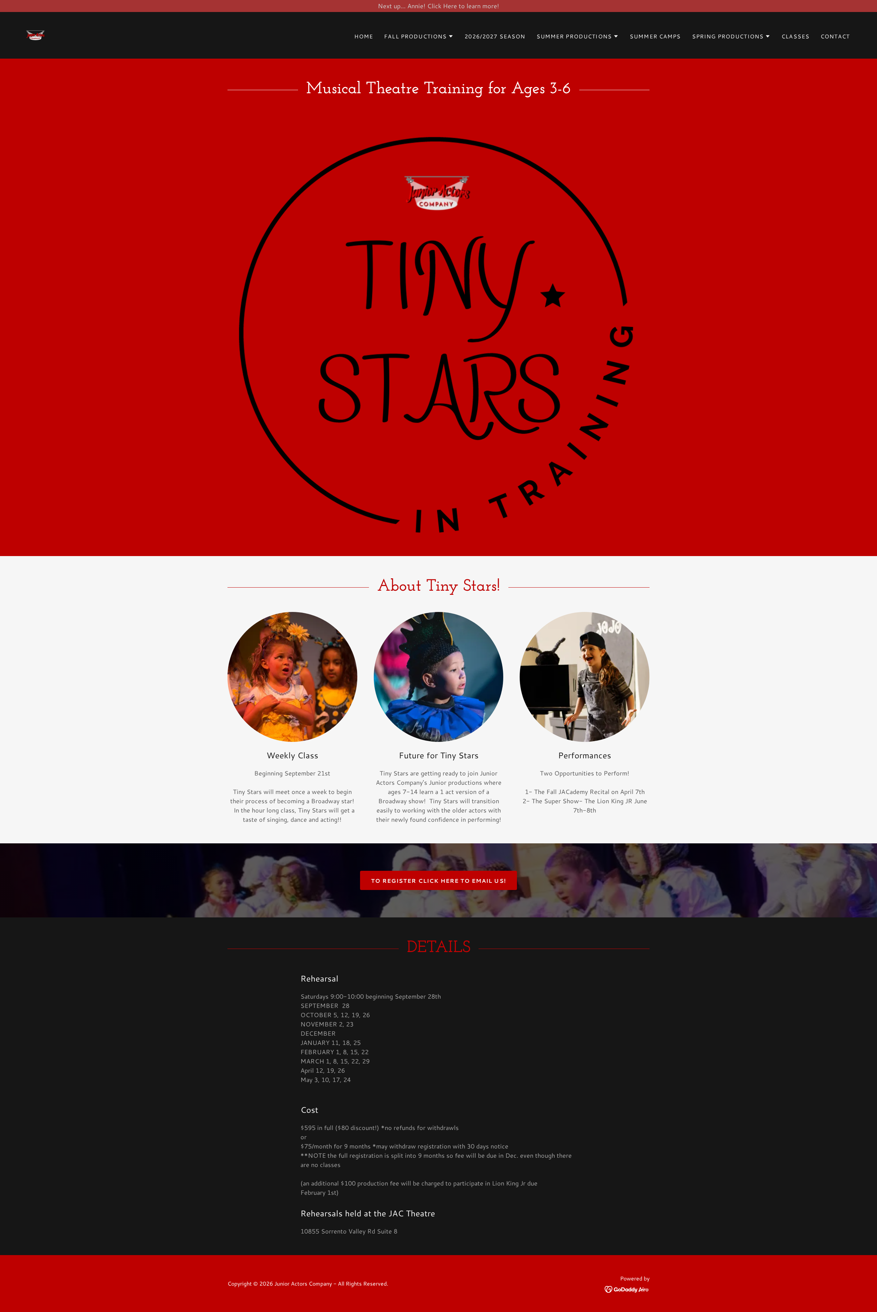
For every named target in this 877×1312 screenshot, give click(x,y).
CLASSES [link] (795, 36)
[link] (35, 34)
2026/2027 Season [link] (495, 36)
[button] (419, 36)
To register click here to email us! (438, 880)
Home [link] (363, 36)
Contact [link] (835, 36)
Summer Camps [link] (655, 36)
